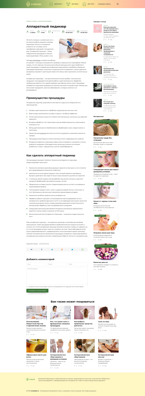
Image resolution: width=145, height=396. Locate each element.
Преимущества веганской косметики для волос (111, 70)
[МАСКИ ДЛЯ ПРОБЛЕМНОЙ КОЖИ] (106, 198)
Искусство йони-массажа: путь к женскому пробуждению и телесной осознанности (109, 50)
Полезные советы (104, 4)
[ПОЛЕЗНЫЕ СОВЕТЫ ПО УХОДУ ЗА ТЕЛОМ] (106, 134)
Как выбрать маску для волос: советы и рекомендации (110, 87)
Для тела (91, 4)
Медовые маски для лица (103, 233)
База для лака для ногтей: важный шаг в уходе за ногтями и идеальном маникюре (111, 29)
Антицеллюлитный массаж (106, 356)
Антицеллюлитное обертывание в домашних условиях (58, 357)
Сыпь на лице (103, 321)
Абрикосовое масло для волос (36, 356)
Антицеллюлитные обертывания (82, 356)
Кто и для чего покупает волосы (109, 102)
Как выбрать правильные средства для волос (83, 324)
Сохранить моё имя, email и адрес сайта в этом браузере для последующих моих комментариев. (56, 286)
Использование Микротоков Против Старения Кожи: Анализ (36, 324)
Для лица (75, 4)
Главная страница (31, 21)
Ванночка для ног (100, 262)
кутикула (43, 133)
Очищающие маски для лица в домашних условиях (105, 171)
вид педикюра (35, 60)
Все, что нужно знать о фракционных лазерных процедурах (60, 324)
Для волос (58, 4)
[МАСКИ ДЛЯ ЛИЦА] (106, 166)
